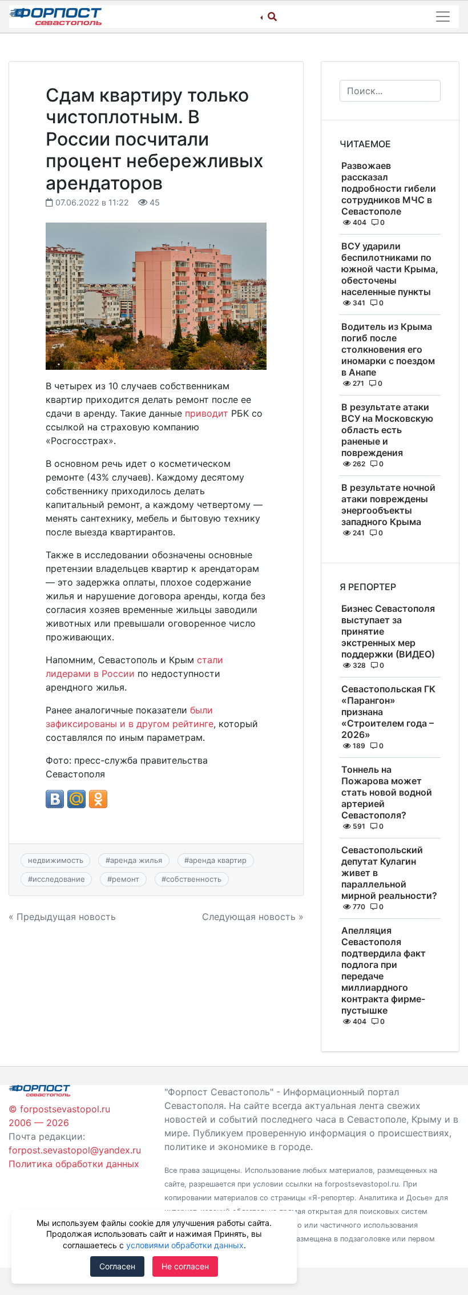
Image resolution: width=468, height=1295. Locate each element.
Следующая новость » (253, 916)
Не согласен (185, 1266)
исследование (59, 878)
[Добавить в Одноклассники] (98, 799)
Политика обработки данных (74, 1163)
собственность (193, 878)
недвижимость (55, 860)
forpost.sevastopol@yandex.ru (75, 1150)
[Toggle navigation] (443, 16)
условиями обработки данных (185, 1245)
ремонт (125, 878)
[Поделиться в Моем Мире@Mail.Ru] (76, 799)
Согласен (117, 1266)
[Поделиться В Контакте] (55, 799)
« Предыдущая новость (62, 916)
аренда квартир (218, 860)
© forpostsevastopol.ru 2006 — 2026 (59, 1115)
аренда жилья (136, 860)
